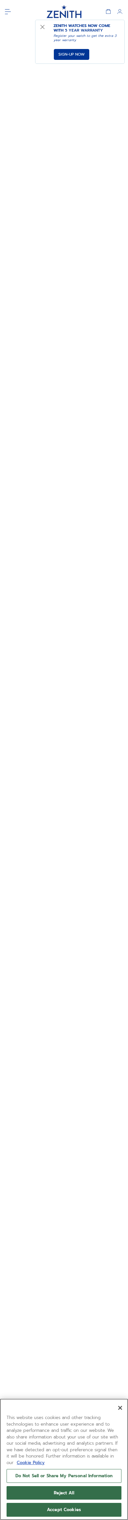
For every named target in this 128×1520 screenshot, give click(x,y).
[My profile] (120, 11)
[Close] (120, 1408)
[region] (64, 1459)
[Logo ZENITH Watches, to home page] (64, 11)
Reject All (64, 1493)
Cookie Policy (31, 1462)
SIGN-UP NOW (71, 54)
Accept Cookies (64, 1510)
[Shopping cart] (108, 11)
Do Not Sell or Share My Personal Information (64, 1476)
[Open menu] (8, 11)
